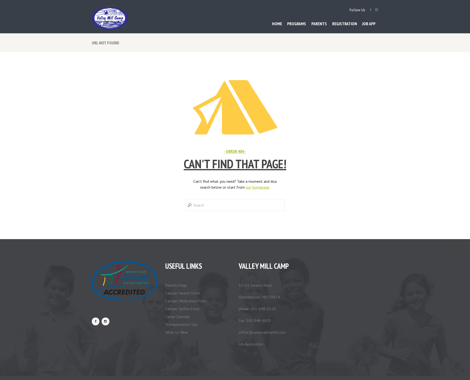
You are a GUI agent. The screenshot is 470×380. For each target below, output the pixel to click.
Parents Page (176, 285)
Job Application (251, 344)
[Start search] (189, 205)
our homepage (257, 187)
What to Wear (176, 332)
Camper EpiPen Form (182, 308)
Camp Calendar (177, 316)
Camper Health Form (182, 293)
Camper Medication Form (186, 300)
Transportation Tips (181, 324)
